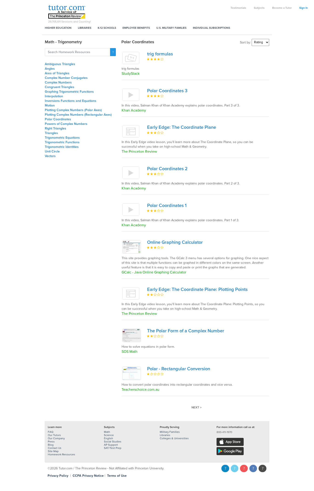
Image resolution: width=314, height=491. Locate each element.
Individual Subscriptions (211, 27)
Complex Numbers (58, 82)
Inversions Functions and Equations (70, 101)
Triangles (51, 133)
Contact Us (54, 448)
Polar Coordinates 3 (167, 91)
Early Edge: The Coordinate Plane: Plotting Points (197, 289)
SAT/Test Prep (112, 448)
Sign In (303, 7)
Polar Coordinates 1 (167, 205)
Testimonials (238, 7)
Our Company (56, 438)
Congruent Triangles (59, 87)
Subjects (259, 7)
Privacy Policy (58, 476)
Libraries (84, 27)
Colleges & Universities (174, 438)
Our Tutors (54, 435)
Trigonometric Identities (62, 147)
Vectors (50, 156)
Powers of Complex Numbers (66, 124)
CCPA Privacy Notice (88, 476)
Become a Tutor (282, 7)
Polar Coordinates (58, 119)
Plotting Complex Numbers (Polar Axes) (73, 110)
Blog (51, 444)
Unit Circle (52, 151)
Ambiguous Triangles (60, 64)
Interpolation (54, 96)
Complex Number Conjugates (66, 78)
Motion (50, 105)
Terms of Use (117, 476)
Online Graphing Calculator (175, 242)
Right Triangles (55, 128)
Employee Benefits (136, 27)
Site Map (53, 451)
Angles (50, 69)
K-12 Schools (107, 27)
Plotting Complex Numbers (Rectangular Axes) (78, 115)
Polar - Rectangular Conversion (178, 369)
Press (51, 441)
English (108, 438)
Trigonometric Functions (62, 142)
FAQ (50, 432)
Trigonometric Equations (62, 138)
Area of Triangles (57, 73)
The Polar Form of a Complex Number (185, 331)
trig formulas (160, 54)
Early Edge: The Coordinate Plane (181, 127)
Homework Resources (61, 454)
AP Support (111, 444)
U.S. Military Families (171, 27)
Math (107, 432)
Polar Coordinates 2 (167, 169)
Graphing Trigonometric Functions (69, 92)
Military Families (170, 432)
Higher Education (58, 27)
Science (109, 435)
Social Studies (112, 441)
